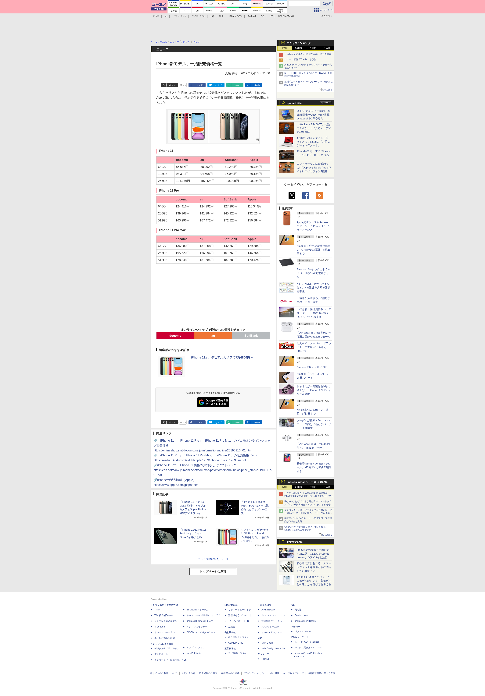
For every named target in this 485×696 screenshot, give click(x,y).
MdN (260, 638)
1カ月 (327, 48)
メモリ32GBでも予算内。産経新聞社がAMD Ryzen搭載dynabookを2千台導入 (313, 114)
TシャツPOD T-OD (238, 621)
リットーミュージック (239, 609)
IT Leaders (159, 626)
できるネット (161, 654)
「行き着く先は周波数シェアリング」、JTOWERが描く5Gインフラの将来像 (314, 313)
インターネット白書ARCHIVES (170, 660)
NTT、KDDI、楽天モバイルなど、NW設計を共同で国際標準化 (313, 287)
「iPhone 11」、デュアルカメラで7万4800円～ (220, 357)
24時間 (298, 48)
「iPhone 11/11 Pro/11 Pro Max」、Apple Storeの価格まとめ (192, 533)
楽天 (221, 16)
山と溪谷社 (230, 632)
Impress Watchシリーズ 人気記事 (307, 481)
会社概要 (274, 673)
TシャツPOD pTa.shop (307, 642)
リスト (183, 85)
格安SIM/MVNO (286, 16)
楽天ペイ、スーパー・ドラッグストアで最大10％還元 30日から (314, 347)
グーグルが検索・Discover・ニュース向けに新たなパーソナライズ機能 (314, 424)
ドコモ (156, 16)
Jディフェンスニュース (273, 615)
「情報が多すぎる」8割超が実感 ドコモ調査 (307, 54)
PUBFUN (295, 626)
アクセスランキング (299, 43)
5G (262, 16)
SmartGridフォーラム (197, 609)
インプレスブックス (197, 647)
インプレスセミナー (197, 626)
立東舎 (231, 626)
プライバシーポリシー (254, 673)
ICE (293, 605)
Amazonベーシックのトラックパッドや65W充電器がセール (314, 273)
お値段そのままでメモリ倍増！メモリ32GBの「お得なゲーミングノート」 (313, 141)
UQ (212, 16)
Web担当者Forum (163, 615)
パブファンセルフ (304, 631)
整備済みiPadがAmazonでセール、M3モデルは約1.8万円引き (314, 467)
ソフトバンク (179, 16)
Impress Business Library (200, 621)
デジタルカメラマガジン (166, 648)
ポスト (172, 85)
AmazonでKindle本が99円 (312, 367)
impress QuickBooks (305, 621)
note (237, 85)
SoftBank (251, 335)
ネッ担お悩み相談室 (164, 638)
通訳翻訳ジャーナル (271, 621)
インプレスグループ (293, 673)
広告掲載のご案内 (208, 673)
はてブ (218, 85)
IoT (271, 16)
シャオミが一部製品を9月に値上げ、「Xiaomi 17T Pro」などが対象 (314, 390)
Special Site (294, 102)
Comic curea (301, 615)
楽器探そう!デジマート (240, 615)
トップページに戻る (213, 571)
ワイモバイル (198, 16)
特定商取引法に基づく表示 (321, 673)
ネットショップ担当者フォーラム (204, 615)
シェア (199, 85)
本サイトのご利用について (164, 673)
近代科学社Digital (237, 653)
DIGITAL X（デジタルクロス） (202, 632)
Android (252, 16)
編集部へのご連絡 (230, 673)
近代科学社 (230, 648)
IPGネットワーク (299, 637)
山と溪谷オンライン (238, 637)
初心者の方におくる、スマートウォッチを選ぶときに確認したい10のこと (314, 567)
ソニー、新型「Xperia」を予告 (300, 59)
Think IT (158, 609)
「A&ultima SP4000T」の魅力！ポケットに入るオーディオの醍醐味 (314, 128)
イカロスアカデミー (271, 632)
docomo (175, 335)
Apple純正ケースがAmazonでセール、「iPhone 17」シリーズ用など (313, 226)
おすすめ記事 (295, 541)
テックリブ (263, 654)
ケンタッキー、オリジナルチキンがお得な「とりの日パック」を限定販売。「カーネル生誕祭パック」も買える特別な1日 (308, 513)
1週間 (313, 48)
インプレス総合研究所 (165, 621)
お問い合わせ (188, 673)
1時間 (285, 48)
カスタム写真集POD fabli (308, 647)
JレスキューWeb (270, 626)
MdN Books (267, 642)
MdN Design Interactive (273, 648)
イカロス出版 (264, 605)
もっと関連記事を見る (211, 558)
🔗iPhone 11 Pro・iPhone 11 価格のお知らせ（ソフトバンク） (212, 470)
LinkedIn (256, 85)
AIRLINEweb (268, 609)
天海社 (298, 609)
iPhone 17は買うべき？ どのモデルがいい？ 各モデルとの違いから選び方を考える (314, 580)
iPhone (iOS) (235, 16)
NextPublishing (194, 653)
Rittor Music (231, 605)
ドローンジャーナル (164, 632)
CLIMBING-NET (236, 642)
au (166, 16)
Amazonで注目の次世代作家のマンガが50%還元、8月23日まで (313, 249)
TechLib (265, 659)
